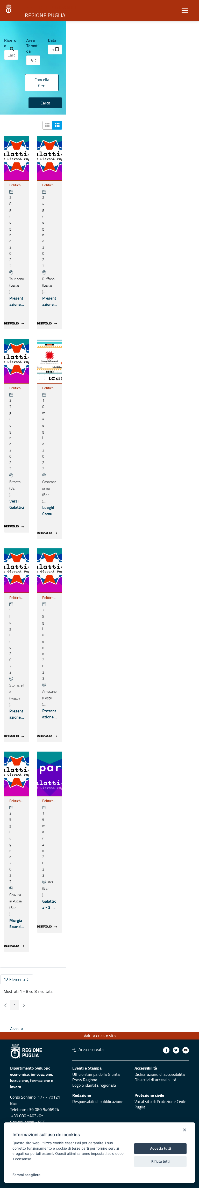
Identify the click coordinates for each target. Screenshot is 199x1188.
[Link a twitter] (176, 1050)
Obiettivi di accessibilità (155, 1080)
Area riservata (91, 1049)
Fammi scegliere (26, 1175)
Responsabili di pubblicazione (97, 1101)
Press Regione (84, 1080)
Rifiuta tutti (160, 1161)
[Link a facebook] (166, 1050)
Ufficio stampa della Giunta (96, 1074)
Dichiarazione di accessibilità (159, 1074)
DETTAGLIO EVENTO (11, 323)
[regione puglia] (9, 9)
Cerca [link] (45, 103)
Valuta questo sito (100, 1035)
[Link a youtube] (185, 1050)
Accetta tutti (160, 1148)
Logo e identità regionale (94, 1085)
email (29, 1122)
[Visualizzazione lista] (47, 125)
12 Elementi (18, 980)
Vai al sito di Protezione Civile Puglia (160, 1104)
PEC (41, 1122)
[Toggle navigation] (185, 10)
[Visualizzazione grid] (57, 125)
